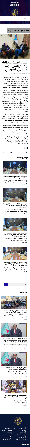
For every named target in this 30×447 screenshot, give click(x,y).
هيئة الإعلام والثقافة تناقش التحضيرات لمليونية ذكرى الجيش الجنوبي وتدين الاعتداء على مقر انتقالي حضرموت (15, 234)
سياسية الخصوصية (21, 439)
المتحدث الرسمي (21, 434)
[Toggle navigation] (25, 18)
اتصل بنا (17, 2)
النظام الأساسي (21, 437)
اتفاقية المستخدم (7, 439)
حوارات (24, 430)
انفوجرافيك (9, 437)
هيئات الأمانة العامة (7, 430)
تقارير (10, 434)
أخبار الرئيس (22, 428)
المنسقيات (9, 432)
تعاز (11, 436)
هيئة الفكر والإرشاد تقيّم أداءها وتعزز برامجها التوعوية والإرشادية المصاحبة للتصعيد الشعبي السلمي (15, 205)
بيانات (24, 436)
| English (13, 2)
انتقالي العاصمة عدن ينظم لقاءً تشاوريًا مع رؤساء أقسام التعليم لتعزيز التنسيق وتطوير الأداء (15, 396)
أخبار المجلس (8, 428)
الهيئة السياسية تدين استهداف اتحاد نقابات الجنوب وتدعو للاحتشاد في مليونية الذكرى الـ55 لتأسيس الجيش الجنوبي (15, 264)
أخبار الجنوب (22, 432)
